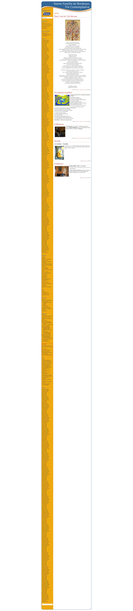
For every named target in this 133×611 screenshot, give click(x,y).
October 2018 (45, 98)
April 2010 (45, 216)
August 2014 (45, 154)
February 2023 (45, 48)
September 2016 (46, 125)
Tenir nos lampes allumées (46, 27)
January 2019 (45, 94)
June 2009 (45, 227)
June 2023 (45, 43)
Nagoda (44, 303)
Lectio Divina (45, 274)
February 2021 (45, 66)
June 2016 (45, 128)
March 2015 (45, 146)
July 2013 (45, 170)
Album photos (45, 306)
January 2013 (45, 177)
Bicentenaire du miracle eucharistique (47, 353)
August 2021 (45, 60)
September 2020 (46, 72)
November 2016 (46, 122)
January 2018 (45, 106)
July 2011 (44, 198)
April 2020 (45, 78)
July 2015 (45, 141)
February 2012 (45, 190)
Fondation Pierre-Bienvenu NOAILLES (47, 365)
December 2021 (46, 56)
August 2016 (45, 126)
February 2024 (45, 40)
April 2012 (45, 187)
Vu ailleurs (45, 285)
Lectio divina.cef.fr (46, 370)
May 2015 (45, 144)
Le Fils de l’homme (46, 23)
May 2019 (45, 89)
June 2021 (45, 62)
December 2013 (46, 164)
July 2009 (45, 226)
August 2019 (45, 86)
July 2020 (45, 74)
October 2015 (45, 138)
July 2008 (45, 240)
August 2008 (45, 239)
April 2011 (45, 201)
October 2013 (45, 166)
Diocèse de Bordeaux (47, 363)
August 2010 (45, 211)
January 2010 (45, 219)
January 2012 (45, 191)
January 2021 (45, 67)
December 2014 (46, 149)
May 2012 (45, 186)
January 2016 (45, 134)
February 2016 (45, 133)
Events (44, 266)
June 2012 (45, 185)
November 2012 (46, 179)
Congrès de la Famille (47, 362)
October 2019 (45, 83)
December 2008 (46, 234)
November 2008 (46, 236)
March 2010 (45, 217)
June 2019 (45, 88)
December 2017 (46, 107)
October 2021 (45, 59)
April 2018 (45, 102)
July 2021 (45, 61)
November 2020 (46, 69)
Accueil (44, 299)
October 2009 (45, 223)
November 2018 (46, 96)
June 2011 (45, 199)
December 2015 (46, 135)
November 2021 (46, 57)
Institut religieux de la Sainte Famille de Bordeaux (47, 368)
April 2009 (45, 230)
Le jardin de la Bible (47, 273)
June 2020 (45, 75)
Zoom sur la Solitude (47, 286)
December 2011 (46, 192)
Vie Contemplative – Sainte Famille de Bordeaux (77, 7)
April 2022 (45, 53)
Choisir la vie (45, 260)
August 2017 (45, 112)
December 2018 (46, 95)
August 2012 (45, 183)
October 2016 (45, 124)
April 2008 (45, 244)
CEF (43, 359)
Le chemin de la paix (47, 350)
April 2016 (45, 131)
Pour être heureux (46, 351)
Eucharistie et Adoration (47, 263)
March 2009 (45, 231)
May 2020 (45, 76)
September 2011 (46, 196)
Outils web (45, 310)
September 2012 (46, 181)
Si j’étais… (45, 349)
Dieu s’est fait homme (47, 354)
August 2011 (45, 197)
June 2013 (45, 171)
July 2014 (45, 155)
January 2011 (45, 205)
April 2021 (45, 63)
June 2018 (45, 100)
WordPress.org (46, 294)
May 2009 (45, 229)
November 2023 (46, 41)
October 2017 (45, 109)
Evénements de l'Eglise (47, 265)
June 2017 (45, 114)
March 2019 (45, 92)
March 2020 (45, 79)
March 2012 (45, 188)
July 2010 (45, 212)
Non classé (84, 89)
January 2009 (45, 233)
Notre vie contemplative (47, 300)
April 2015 (45, 145)
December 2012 (46, 178)
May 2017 (45, 115)
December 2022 (46, 50)
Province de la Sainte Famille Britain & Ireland (47, 375)
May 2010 (45, 214)
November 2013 (46, 165)
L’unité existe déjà (47, 35)
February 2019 (45, 93)
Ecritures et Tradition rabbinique (47, 328)
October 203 (45, 252)
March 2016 (45, 132)
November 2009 (46, 221)
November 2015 (46, 137)
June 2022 (45, 52)
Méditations (45, 276)
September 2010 (46, 210)
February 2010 (45, 218)
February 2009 (45, 232)
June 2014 (45, 157)
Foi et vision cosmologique (45, 268)
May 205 (44, 251)
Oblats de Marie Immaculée (46, 373)
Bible (44, 258)
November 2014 (46, 151)
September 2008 (46, 238)
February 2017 (45, 119)
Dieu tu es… (45, 22)
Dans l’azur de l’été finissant (65, 16)
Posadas (45, 305)
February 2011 (45, 204)
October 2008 (45, 237)
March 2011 (45, 203)
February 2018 (45, 105)
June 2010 (45, 213)
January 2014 (45, 162)
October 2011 (45, 194)
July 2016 (45, 127)
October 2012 (45, 180)
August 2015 (45, 140)
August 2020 (45, 73)
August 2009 (45, 225)
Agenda (77, 89)
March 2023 (45, 47)
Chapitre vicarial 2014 (47, 259)
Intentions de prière (46, 307)
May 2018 (45, 101)
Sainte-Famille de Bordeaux (46, 378)
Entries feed (45, 292)
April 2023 (45, 46)
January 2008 (45, 247)
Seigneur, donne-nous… (47, 345)
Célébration (59, 124)
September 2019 (46, 85)
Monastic (44, 371)
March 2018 (45, 103)
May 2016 (45, 129)
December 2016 (46, 121)
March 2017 (45, 118)
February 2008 (45, 246)
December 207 (45, 250)
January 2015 (45, 148)
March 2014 (45, 160)
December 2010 (46, 206)
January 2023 (45, 49)
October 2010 (45, 208)
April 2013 (45, 173)
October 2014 (45, 152)
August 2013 (45, 168)
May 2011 (45, 200)
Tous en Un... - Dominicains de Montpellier (46, 33)
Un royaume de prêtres (63, 92)
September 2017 (46, 111)
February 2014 (45, 161)
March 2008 (45, 245)
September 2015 (46, 139)
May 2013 (45, 172)
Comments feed (46, 293)
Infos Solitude (81, 138)
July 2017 (45, 113)
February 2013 (45, 175)
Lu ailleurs (80, 89)
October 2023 (45, 42)
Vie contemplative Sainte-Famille (46, 384)
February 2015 (45, 147)
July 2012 (45, 184)
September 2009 (46, 224)
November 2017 (46, 108)
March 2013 (45, 174)
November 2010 (46, 207)
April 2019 (45, 90)
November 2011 (46, 193)
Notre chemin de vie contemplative (47, 279)
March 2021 (45, 65)
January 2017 (45, 120)
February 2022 (45, 55)
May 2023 (45, 44)
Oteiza (44, 304)
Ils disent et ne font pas (47, 25)
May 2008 (45, 243)
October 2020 (45, 70)
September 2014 (46, 153)
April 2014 (45, 159)
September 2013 (46, 167)
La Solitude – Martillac (47, 302)
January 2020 (45, 81)
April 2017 (45, 116)
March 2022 (45, 54)
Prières (44, 281)
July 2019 (45, 87)
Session (57, 140)
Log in (44, 291)
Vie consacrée (45, 282)
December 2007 (46, 249)
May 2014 (45, 158)
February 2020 (45, 80)
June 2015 (45, 142)
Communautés (45, 301)
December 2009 (46, 220)
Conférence (58, 163)
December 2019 (46, 82)
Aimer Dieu (45, 28)
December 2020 (46, 68)
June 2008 (45, 242)
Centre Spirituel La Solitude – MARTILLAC (47, 361)
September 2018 (46, 99)
